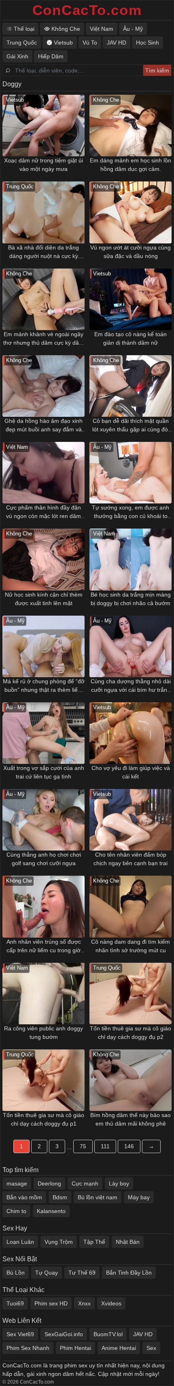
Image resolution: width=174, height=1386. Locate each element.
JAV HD (143, 1334)
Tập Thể (94, 1242)
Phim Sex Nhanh (27, 1348)
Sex (151, 1348)
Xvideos (111, 1303)
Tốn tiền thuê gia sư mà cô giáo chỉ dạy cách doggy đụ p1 (43, 1119)
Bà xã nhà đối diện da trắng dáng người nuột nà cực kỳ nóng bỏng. (43, 252)
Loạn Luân (20, 1242)
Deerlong (49, 1183)
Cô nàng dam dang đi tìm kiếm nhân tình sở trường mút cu (130, 945)
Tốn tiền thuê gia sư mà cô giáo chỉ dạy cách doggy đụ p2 (130, 1032)
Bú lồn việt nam (97, 1197)
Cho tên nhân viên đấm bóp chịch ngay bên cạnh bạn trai (130, 858)
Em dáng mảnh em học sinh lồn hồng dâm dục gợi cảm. (130, 164)
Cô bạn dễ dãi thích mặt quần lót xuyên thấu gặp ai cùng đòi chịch (130, 426)
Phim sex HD (51, 1303)
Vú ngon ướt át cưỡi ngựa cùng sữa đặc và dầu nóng (130, 251)
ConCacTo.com (87, 10)
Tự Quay (46, 1272)
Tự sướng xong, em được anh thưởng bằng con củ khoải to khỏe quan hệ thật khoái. (130, 512)
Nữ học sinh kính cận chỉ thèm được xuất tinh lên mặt (44, 598)
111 (105, 1146)
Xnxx (84, 1303)
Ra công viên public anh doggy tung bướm (43, 1032)
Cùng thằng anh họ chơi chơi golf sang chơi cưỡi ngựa (43, 858)
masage (16, 1183)
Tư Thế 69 (81, 1272)
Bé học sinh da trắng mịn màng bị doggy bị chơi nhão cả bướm (131, 598)
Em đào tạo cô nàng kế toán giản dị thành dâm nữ (130, 338)
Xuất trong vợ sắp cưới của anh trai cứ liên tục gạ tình (43, 772)
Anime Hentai (119, 1348)
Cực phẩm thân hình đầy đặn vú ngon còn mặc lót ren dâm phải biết (43, 512)
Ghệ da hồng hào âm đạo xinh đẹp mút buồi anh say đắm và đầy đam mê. (43, 426)
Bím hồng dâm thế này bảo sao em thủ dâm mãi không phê (130, 1119)
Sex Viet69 (20, 1334)
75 (83, 1146)
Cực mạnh (85, 1183)
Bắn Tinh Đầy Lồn (129, 1272)
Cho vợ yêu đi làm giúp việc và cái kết (130, 772)
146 (129, 1146)
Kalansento (51, 1211)
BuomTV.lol (108, 1334)
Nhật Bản (128, 1242)
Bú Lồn (15, 1272)
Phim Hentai (75, 1348)
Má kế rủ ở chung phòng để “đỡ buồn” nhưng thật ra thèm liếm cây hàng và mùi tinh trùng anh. (44, 686)
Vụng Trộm (59, 1242)
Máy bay (139, 1197)
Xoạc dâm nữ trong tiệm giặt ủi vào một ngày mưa (43, 164)
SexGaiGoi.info (64, 1334)
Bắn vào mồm (24, 1197)
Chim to (16, 1211)
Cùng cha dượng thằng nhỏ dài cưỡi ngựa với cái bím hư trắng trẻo (131, 686)
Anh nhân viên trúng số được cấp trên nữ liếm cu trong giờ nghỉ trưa (43, 946)
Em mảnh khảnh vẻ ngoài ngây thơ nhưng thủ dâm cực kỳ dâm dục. (43, 339)
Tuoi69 (15, 1303)
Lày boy (119, 1183)
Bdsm (60, 1197)
